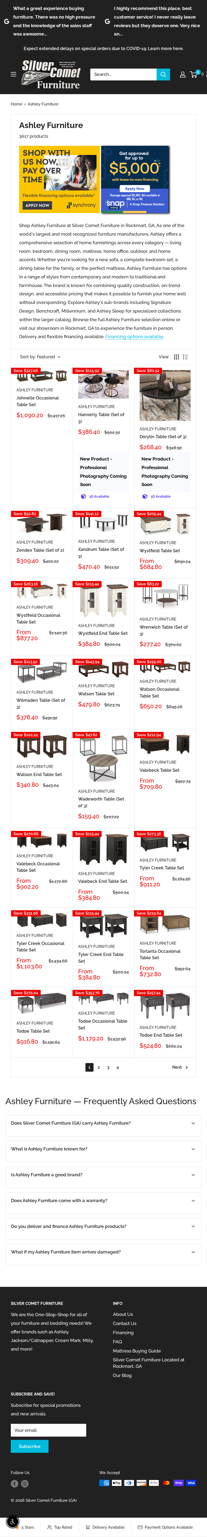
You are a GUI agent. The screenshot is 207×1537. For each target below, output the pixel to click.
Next (177, 1067)
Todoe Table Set (33, 1031)
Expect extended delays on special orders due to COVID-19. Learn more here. (104, 48)
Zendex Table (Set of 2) (40, 550)
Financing (123, 1332)
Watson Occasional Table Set (160, 693)
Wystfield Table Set (160, 550)
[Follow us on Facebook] (14, 1484)
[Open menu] (13, 74)
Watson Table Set (96, 693)
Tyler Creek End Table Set (101, 958)
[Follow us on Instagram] (25, 1484)
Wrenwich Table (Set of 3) (164, 630)
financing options (75, 1239)
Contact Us (124, 1323)
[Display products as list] (185, 357)
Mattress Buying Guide (137, 1351)
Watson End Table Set (39, 774)
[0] (193, 74)
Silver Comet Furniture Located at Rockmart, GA (148, 1363)
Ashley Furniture (43, 104)
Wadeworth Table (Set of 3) (101, 802)
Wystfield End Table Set (103, 633)
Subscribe (29, 1446)
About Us (123, 1314)
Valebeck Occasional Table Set (38, 867)
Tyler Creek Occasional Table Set (40, 947)
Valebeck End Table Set (102, 881)
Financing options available (134, 336)
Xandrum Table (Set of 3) (101, 553)
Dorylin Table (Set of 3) (163, 436)
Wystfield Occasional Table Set (38, 619)
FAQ (117, 1341)
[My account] (182, 74)
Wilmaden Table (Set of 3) (40, 704)
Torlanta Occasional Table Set (160, 955)
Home (16, 104)
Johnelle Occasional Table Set (37, 401)
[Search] (163, 74)
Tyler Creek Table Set (162, 867)
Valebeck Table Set (160, 770)
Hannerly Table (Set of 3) (101, 418)
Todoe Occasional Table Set (102, 1024)
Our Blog (122, 1375)
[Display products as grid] (176, 357)
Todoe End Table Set (161, 1035)
